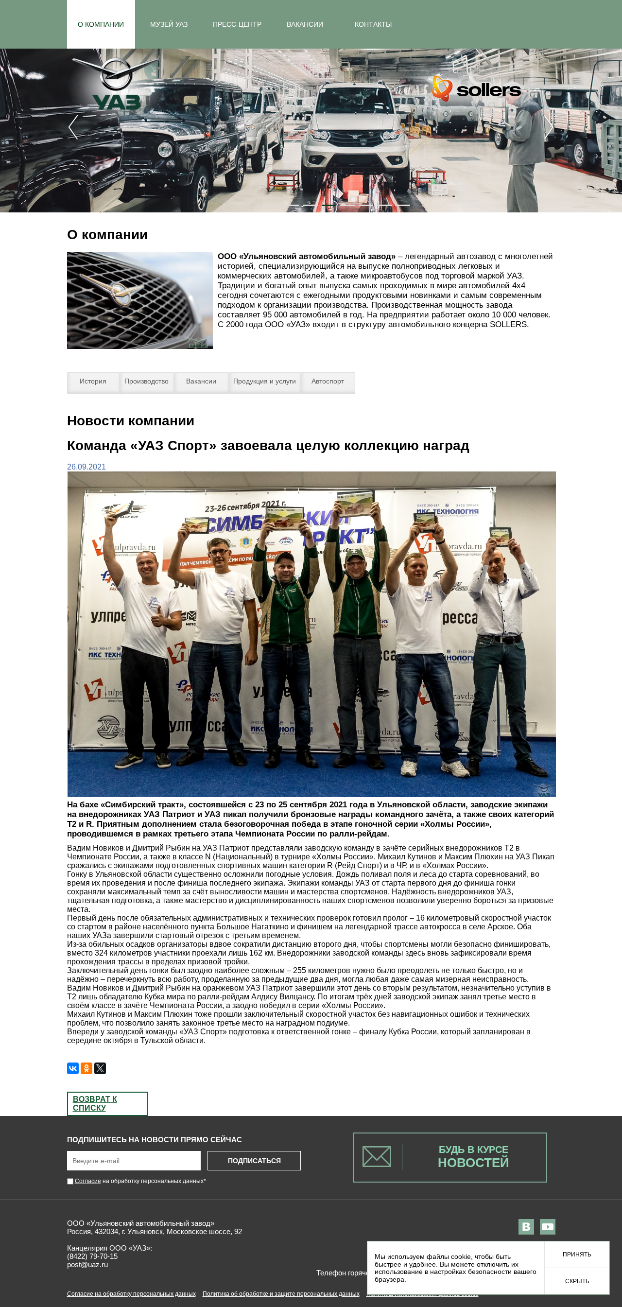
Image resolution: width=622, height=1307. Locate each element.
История (93, 381)
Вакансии (201, 381)
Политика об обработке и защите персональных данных (281, 1293)
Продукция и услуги (264, 381)
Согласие (88, 1181)
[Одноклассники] (86, 1068)
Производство (146, 381)
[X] (100, 1068)
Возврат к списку (95, 1103)
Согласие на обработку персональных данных (131, 1293)
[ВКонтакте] (73, 1068)
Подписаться (254, 1161)
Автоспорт (327, 381)
